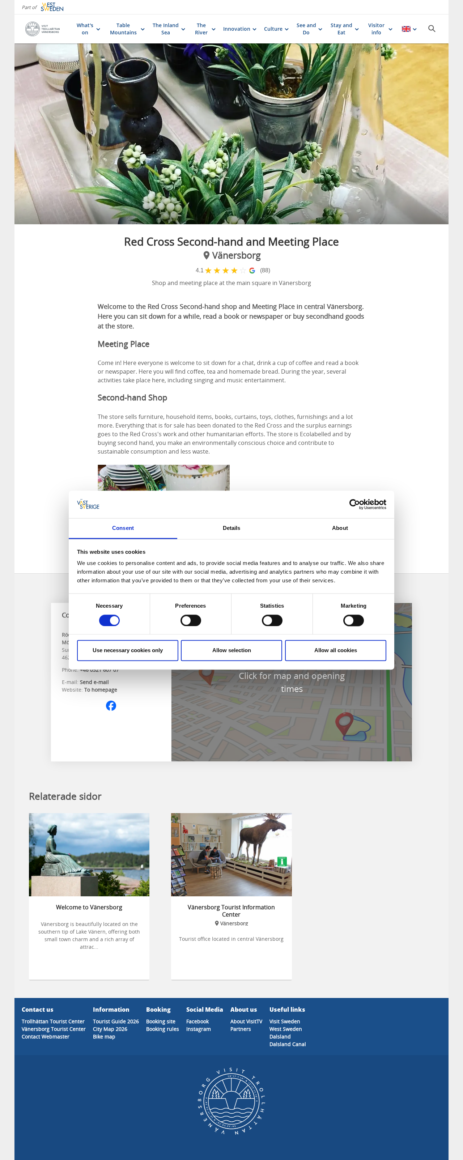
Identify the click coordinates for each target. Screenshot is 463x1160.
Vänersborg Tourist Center (54, 1028)
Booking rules (162, 1028)
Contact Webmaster (45, 1036)
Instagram (198, 1028)
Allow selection (231, 650)
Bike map (104, 1036)
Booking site (160, 1021)
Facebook (197, 1021)
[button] (231, 133)
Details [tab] (232, 528)
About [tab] (340, 528)
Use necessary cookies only (128, 650)
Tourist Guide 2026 (116, 1021)
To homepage (100, 689)
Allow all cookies (335, 650)
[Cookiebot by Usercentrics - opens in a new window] (354, 504)
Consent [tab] (123, 528)
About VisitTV (246, 1021)
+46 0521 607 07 (99, 669)
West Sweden (285, 1028)
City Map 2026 (110, 1028)
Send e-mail (94, 682)
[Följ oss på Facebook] (111, 706)
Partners (240, 1028)
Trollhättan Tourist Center (53, 1021)
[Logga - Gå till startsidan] (47, 29)
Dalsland (280, 1036)
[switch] (190, 620)
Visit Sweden (284, 1021)
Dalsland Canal (287, 1044)
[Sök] (432, 29)
